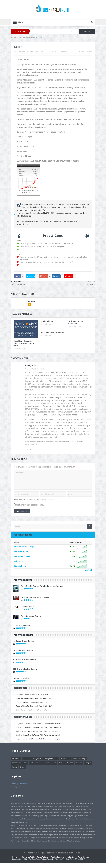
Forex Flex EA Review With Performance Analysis (42, 586)
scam (14, 767)
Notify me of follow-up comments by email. (34, 499)
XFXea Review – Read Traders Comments (31, 710)
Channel (26, 758)
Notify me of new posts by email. (29, 505)
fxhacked (45, 763)
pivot (61, 763)
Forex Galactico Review (31, 616)
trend (22, 767)
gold (54, 763)
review (79, 763)
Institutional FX (18, 284)
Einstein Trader (20, 566)
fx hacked (34, 763)
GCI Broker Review (21, 678)
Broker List (70, 857)
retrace (70, 763)
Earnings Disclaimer (19, 783)
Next (90, 281)
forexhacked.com (19, 763)
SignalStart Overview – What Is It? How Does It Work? (24, 343)
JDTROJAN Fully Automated (52, 332)
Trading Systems (54, 51)
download (65, 758)
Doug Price (37, 758)
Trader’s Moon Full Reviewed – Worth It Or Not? (34, 706)
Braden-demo (47, 321)
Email (90, 51)
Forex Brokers (83, 857)
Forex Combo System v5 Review (35, 597)
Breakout (16, 758)
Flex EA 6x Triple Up (21, 551)
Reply (29, 450)
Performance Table (27, 857)
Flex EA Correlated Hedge (24, 547)
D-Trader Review (28, 606)
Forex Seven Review (21, 625)
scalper (88, 763)
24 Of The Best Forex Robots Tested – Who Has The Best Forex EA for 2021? (54, 859)
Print (82, 51)
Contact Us (16, 859)
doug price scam (51, 758)
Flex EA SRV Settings (22, 556)
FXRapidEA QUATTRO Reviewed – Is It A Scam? (33, 702)
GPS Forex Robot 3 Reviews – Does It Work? (32, 694)
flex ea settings (79, 758)
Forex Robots (42, 857)
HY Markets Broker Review (24, 659)
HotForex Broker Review (23, 641)
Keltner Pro (18, 561)
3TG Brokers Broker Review (25, 669)
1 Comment (65, 51)
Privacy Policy (16, 786)
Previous (17, 281)
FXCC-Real (90, 284)
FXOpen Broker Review (23, 650)
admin (23, 51)
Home (14, 857)
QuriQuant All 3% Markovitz (75, 322)
